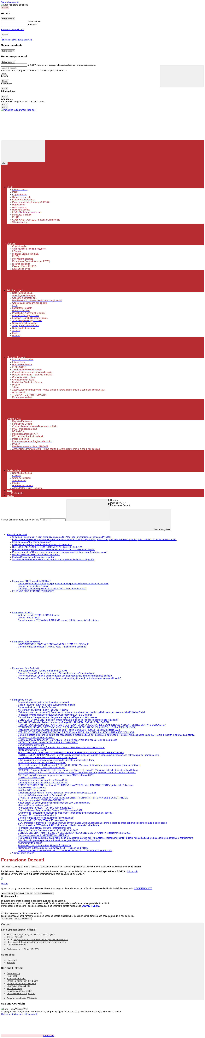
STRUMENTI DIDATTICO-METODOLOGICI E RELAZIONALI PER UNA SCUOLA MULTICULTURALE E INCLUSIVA (76, 732)
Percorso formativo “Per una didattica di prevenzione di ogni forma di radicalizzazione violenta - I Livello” (69, 678)
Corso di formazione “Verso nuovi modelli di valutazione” (46, 818)
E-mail (30, 65)
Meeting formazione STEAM (32, 750)
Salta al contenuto (10, 2)
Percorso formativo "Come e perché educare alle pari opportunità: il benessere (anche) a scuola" (59, 552)
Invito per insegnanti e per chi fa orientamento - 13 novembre (42, 544)
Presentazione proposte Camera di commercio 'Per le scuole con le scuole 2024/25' (53, 549)
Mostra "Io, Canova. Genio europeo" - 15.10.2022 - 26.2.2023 (48, 830)
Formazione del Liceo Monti (26, 641)
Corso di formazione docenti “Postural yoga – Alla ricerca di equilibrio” (52, 647)
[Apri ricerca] (182, 76)
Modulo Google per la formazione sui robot (33, 557)
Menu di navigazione (161, 530)
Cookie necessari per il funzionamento (20, 913)
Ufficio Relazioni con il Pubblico (22, 981)
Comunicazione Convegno (31, 745)
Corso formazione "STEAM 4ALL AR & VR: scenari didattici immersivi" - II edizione (58, 620)
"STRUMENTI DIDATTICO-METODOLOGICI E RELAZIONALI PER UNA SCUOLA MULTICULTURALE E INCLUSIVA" (77, 727)
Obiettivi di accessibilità (18, 986)
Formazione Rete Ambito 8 (25, 668)
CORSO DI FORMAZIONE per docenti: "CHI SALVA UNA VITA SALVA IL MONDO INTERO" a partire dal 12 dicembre (76, 785)
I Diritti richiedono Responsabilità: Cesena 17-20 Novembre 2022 (50, 810)
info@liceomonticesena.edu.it (41, 939)
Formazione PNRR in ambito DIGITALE (32, 581)
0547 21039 (17, 937)
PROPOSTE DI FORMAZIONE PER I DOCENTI (36, 554)
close (4, 163)
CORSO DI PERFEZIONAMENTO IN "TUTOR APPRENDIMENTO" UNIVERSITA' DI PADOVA (65, 850)
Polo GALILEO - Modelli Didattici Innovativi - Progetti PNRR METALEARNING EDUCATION (63, 722)
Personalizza (7, 893)
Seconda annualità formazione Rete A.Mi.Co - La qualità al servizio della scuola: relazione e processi (68, 740)
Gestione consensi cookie (19, 991)
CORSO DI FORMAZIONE (31, 777)
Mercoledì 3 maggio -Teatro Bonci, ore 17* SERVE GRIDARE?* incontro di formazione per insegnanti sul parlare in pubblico (79, 765)
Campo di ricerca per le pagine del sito (20, 520)
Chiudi (4, 81)
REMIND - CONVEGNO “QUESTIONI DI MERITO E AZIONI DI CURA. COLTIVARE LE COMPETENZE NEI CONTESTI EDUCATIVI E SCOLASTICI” (92, 725)
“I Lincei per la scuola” (23, 853)
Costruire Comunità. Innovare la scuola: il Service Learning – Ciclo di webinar (56, 673)
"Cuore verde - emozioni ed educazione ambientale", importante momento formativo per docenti (65, 813)
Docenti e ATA (117, 503)
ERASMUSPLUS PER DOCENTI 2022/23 (33, 591)
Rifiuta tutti (23, 893)
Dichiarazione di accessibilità (21, 983)
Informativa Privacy (16, 978)
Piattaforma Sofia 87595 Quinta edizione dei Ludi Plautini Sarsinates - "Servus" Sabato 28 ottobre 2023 (69, 730)
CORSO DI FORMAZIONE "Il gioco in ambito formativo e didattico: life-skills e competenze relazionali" (68, 720)
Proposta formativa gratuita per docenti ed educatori (43, 702)
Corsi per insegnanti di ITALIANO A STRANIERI (41, 767)
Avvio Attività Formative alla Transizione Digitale (42, 762)
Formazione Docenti (17, 534)
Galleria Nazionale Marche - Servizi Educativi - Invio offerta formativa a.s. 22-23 (57, 793)
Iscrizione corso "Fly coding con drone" (31, 542)
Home (113, 500)
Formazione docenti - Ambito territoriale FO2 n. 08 (42, 671)
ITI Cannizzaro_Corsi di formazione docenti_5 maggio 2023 (47, 757)
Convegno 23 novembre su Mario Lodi (37, 815)
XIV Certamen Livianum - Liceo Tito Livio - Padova (43, 710)
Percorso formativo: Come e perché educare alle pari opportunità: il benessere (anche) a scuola (65, 676)
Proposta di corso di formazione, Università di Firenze (44, 845)
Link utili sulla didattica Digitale (33, 586)
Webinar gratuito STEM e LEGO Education (39, 615)
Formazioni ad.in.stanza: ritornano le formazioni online (44, 828)
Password (32, 24)
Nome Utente (34, 21)
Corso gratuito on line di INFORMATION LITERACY (43, 835)
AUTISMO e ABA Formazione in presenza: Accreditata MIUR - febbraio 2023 (55, 775)
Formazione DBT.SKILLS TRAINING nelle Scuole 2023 (45, 808)
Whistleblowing (14, 988)
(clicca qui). (132, 871)
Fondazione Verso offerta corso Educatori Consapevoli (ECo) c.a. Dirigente (55, 715)
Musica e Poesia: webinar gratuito (34, 805)
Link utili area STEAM (28, 617)
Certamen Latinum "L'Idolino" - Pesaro (37, 707)
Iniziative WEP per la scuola (32, 787)
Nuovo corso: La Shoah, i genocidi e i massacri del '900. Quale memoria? (54, 803)
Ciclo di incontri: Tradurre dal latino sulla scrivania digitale (46, 705)
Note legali (12, 976)
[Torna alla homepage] (18, 110)
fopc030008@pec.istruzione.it (39, 942)
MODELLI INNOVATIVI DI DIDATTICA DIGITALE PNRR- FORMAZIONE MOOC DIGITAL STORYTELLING (71, 752)
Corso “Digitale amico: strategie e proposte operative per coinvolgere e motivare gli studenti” (63, 583)
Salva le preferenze (23, 919)
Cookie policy (13, 973)
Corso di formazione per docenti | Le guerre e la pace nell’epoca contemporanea (57, 717)
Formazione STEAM (22, 612)
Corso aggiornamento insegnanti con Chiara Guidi (42, 780)
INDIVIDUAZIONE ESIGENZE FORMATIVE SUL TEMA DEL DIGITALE (53, 644)
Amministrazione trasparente (21, 993)
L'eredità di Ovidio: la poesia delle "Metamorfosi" (42, 795)
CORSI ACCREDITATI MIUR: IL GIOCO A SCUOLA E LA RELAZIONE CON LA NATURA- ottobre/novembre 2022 (74, 833)
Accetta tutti (44, 893)
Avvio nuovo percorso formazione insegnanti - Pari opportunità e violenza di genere (53, 559)
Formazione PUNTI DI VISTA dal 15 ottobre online (42, 820)
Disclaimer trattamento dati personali (19, 1014)
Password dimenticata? (12, 29)
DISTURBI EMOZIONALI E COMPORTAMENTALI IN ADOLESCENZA (47, 547)
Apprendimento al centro (30, 843)
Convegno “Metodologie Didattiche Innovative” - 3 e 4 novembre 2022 (52, 588)
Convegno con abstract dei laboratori (36, 737)
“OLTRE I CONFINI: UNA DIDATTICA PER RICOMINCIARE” (48, 742)
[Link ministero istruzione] (14, 5)
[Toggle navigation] (23, 151)
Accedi (5, 8)
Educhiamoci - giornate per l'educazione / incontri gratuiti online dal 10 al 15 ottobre (59, 840)
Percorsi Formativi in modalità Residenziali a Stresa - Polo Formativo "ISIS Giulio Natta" (61, 747)
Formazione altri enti (22, 700)
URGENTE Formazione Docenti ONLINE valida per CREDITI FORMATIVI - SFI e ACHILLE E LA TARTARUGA (73, 798)
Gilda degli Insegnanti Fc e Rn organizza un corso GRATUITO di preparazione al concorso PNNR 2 (61, 537)
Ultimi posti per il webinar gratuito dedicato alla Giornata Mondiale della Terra (56, 760)
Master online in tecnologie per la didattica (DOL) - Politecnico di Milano (53, 848)
